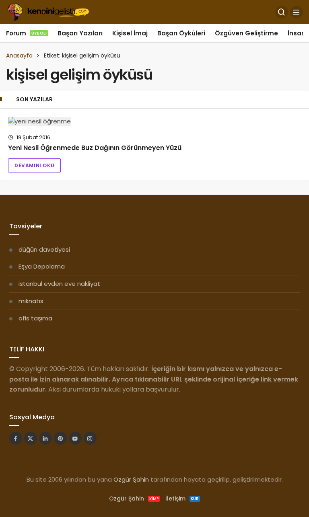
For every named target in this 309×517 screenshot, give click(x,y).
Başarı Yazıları (80, 33)
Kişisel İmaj (130, 33)
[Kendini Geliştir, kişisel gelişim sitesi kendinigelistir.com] (48, 11)
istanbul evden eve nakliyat (59, 283)
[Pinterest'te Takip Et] (60, 438)
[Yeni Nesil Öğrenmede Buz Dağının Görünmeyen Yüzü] (154, 121)
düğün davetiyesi (44, 249)
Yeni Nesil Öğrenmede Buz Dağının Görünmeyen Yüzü (94, 147)
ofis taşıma (35, 318)
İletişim (182, 498)
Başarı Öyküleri (181, 33)
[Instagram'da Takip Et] (90, 438)
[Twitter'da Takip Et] (30, 438)
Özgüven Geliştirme (246, 33)
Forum (26, 33)
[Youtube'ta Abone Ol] (75, 438)
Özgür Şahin (131, 479)
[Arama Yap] (281, 12)
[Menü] (296, 12)
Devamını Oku (34, 165)
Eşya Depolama (42, 266)
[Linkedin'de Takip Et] (45, 438)
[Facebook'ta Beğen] (15, 438)
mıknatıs (31, 301)
